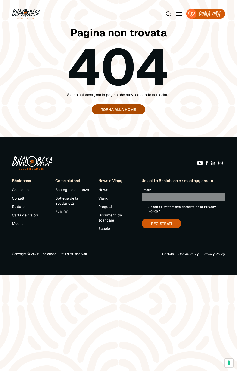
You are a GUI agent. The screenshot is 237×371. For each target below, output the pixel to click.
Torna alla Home (118, 109)
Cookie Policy (188, 254)
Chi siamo (20, 189)
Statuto (18, 206)
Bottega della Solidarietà (66, 201)
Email (146, 190)
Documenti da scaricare (110, 218)
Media (17, 223)
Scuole (104, 228)
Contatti (18, 198)
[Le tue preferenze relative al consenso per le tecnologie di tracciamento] (229, 363)
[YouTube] (201, 162)
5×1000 (62, 212)
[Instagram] (221, 162)
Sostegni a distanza (72, 189)
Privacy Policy (214, 254)
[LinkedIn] (214, 162)
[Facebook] (208, 162)
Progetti (105, 206)
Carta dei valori (25, 215)
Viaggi (103, 198)
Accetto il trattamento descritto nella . (182, 209)
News (103, 189)
